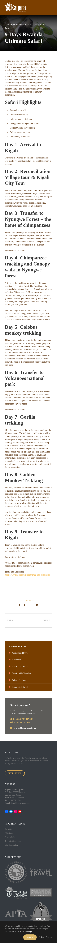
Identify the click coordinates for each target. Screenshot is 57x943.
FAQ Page (9, 833)
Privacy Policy (10, 837)
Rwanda (11, 24)
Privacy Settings (45, 937)
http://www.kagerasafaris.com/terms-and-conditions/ (27, 575)
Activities (8, 829)
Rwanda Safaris (24, 24)
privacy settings (26, 931)
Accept (30, 937)
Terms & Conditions (13, 841)
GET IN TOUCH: (15, 773)
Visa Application (11, 845)
